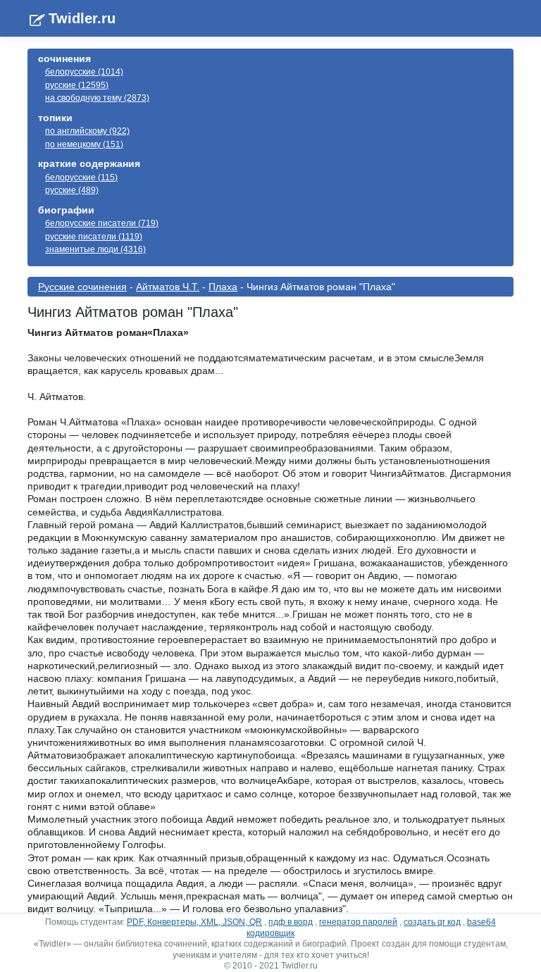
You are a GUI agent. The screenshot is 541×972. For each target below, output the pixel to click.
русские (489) (72, 190)
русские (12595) (76, 85)
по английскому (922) (87, 131)
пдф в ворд (290, 922)
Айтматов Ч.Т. (167, 286)
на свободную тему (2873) (97, 98)
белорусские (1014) (84, 72)
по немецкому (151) (84, 144)
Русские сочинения (82, 286)
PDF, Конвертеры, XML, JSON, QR (194, 922)
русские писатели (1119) (93, 237)
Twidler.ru (82, 18)
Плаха (223, 286)
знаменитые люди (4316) (95, 249)
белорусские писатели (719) (101, 223)
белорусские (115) (81, 177)
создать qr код (432, 922)
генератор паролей (358, 922)
